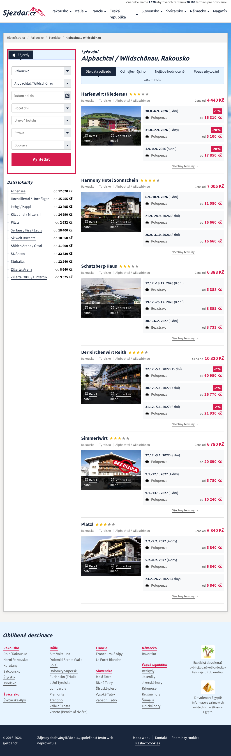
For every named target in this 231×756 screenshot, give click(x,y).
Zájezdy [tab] (23, 54)
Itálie (79, 11)
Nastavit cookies (147, 743)
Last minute (152, 79)
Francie (96, 11)
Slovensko (150, 11)
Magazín (220, 11)
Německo (198, 11)
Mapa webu (141, 737)
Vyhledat (41, 159)
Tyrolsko (105, 101)
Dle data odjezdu (98, 71)
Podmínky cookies (185, 737)
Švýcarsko (174, 11)
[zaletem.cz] (24, 12)
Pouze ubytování (206, 71)
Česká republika (118, 14)
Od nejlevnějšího (133, 71)
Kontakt (161, 737)
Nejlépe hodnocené (170, 71)
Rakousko (59, 11)
